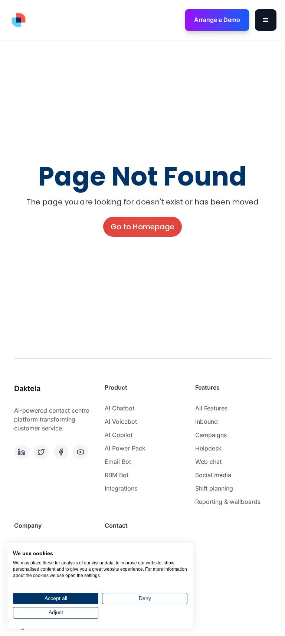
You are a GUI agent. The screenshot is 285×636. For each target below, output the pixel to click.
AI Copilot (118, 435)
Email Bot (118, 461)
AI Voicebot (121, 421)
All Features (211, 408)
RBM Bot (116, 475)
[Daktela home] (19, 20)
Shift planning (214, 488)
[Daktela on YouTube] (81, 452)
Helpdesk (208, 448)
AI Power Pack (125, 448)
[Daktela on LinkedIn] (22, 452)
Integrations (121, 488)
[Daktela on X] (42, 452)
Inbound (206, 421)
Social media (213, 475)
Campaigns (211, 435)
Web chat (208, 461)
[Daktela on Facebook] (61, 452)
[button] (265, 20)
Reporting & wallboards (228, 501)
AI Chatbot (119, 408)
